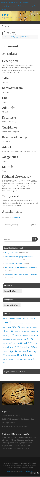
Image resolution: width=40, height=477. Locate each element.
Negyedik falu (28, 335)
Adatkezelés (4, 9)
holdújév (13, 327)
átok (23, 359)
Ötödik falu (25, 355)
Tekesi (5, 347)
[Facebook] (31, 14)
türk (6, 351)
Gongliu (32, 318)
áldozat (18, 359)
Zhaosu (14, 355)
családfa (19, 318)
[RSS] (37, 14)
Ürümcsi (6, 359)
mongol (9, 335)
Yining (8, 355)
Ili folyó (23, 327)
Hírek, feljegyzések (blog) (8, 6)
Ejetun (5, 14)
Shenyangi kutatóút (11, 253)
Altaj (5, 318)
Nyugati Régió (17, 339)
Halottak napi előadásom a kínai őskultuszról (20, 267)
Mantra (22, 471)
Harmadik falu (18, 323)
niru (36, 335)
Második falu (19, 335)
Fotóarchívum (22, 6)
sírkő (28, 343)
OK (34, 239)
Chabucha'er (11, 318)
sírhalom (16, 343)
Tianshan (27, 347)
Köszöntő (4, 3)
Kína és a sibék (24, 3)
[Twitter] (34, 14)
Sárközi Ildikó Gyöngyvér (12, 37)
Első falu (26, 318)
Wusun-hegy (23, 351)
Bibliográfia (32, 6)
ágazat (11, 359)
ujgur (13, 351)
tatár (35, 343)
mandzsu (34, 331)
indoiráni (29, 327)
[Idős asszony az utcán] (10, 225)
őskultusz (28, 359)
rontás (27, 339)
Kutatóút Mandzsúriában (13, 263)
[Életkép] (34, 225)
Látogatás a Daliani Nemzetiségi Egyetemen (20, 274)
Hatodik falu (27, 323)
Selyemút (6, 343)
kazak (9, 331)
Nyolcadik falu (7, 339)
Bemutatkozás (13, 3)
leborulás (27, 331)
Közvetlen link (16, 217)
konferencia (19, 331)
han (7, 322)
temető (14, 347)
